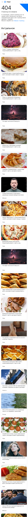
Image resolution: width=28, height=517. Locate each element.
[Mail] (5, 2)
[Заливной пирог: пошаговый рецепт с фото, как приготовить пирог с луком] (14, 68)
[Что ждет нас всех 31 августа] (14, 260)
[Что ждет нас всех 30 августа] (14, 116)
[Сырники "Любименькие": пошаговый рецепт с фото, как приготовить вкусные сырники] (14, 164)
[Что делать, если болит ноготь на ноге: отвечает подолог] (14, 332)
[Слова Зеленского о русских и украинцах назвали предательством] (14, 188)
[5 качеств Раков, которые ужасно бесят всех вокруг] (14, 453)
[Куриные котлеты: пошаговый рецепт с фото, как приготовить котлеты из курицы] (14, 477)
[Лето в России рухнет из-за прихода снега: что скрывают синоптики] (14, 404)
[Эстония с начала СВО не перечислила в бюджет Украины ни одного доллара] (14, 380)
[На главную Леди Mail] (8, 2)
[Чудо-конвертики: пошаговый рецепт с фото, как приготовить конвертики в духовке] (14, 284)
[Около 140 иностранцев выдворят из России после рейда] (14, 501)
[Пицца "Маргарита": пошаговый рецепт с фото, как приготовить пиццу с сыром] (14, 212)
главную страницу (19, 20)
